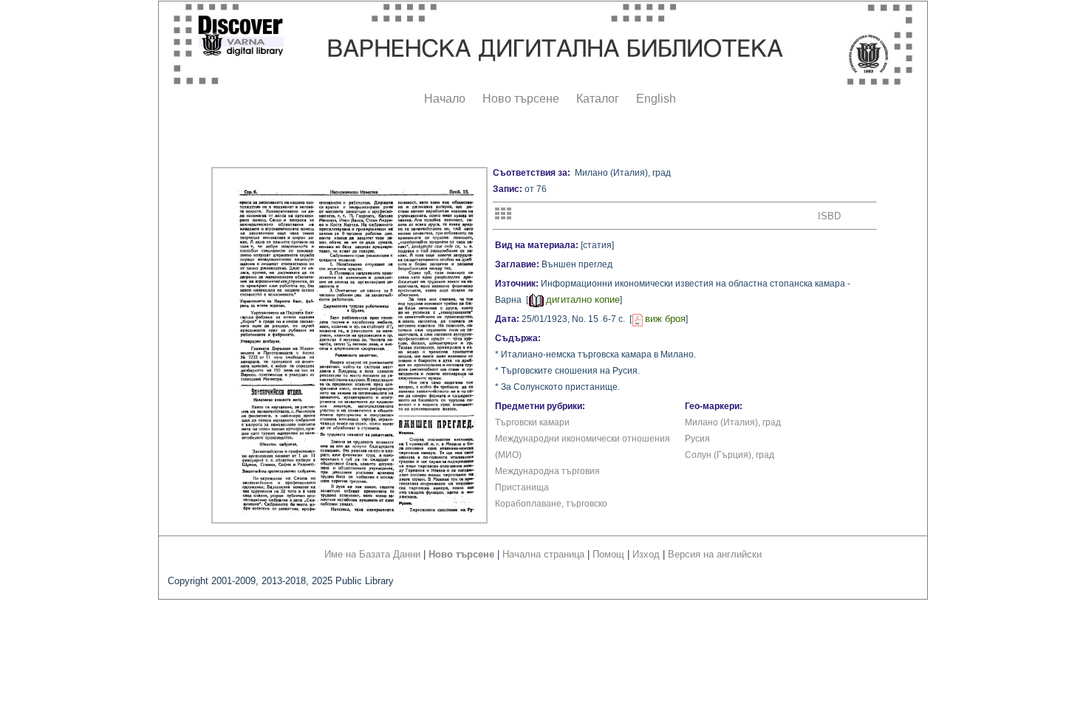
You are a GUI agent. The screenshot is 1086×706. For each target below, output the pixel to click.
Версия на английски (715, 554)
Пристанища (522, 487)
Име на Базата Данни (372, 554)
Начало (444, 98)
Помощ (608, 554)
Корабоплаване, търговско (551, 503)
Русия (697, 438)
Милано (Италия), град (733, 422)
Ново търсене (520, 98)
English (656, 98)
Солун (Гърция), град (729, 455)
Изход (646, 554)
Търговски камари (532, 422)
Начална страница (543, 554)
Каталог (597, 98)
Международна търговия (547, 471)
